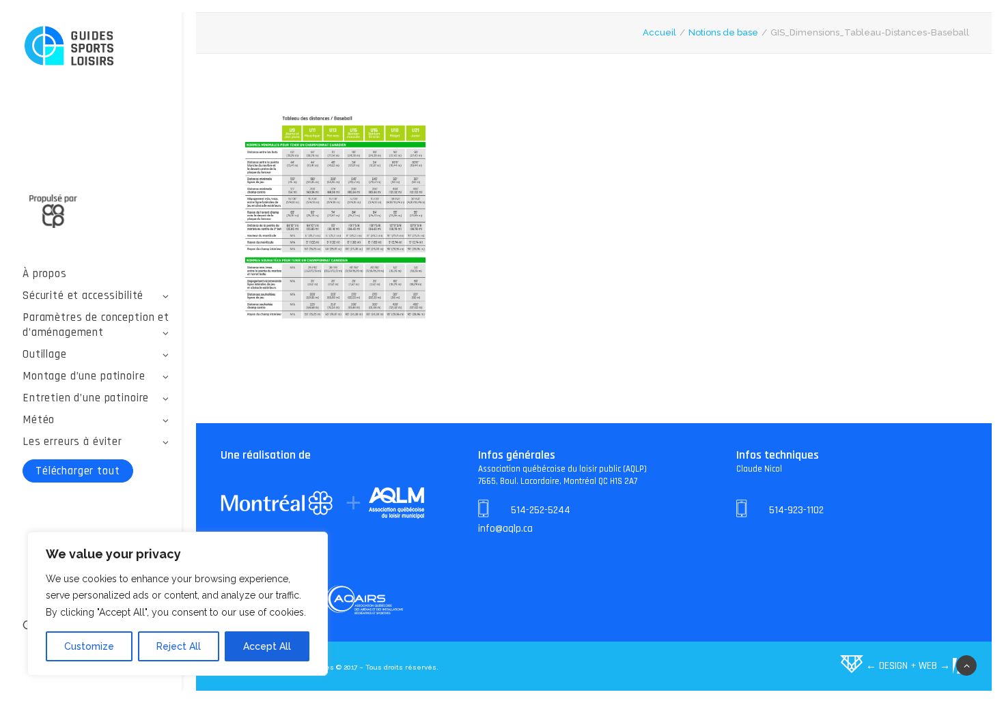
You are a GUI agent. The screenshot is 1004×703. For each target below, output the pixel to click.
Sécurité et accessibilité (83, 295)
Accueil (659, 32)
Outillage (45, 354)
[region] (177, 604)
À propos (45, 273)
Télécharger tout (78, 470)
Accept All (267, 646)
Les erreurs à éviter (72, 441)
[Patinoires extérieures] (96, 47)
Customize (89, 646)
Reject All (178, 646)
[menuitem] (96, 274)
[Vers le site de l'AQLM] (96, 203)
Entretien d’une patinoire (86, 397)
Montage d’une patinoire (84, 376)
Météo (39, 419)
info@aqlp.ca (505, 528)
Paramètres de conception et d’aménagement (96, 325)
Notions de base (723, 32)
